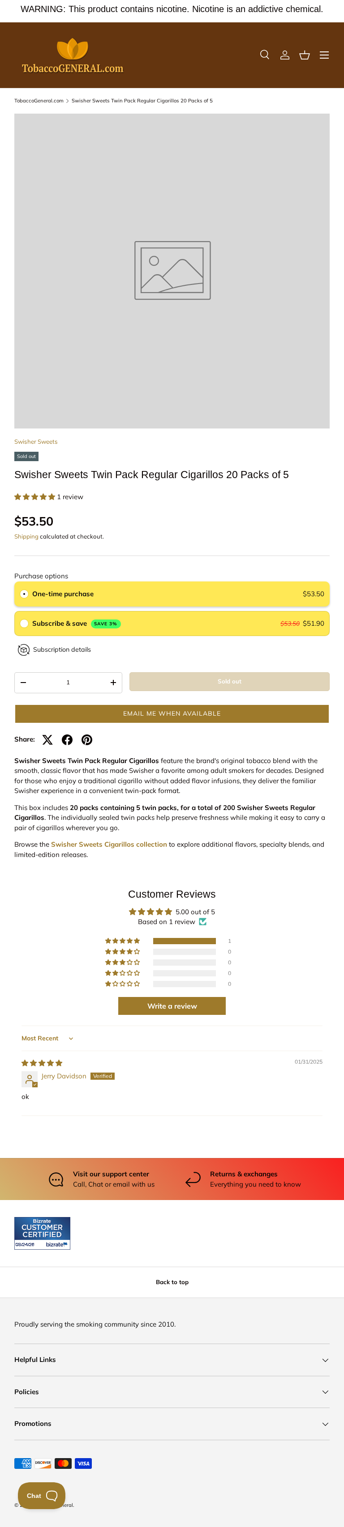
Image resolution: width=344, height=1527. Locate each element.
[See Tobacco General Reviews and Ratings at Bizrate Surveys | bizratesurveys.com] (42, 1233)
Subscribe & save (75, 623)
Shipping (26, 536)
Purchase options (41, 576)
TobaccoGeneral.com (39, 100)
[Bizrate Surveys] (26, 1244)
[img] (42, 1063)
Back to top (172, 1281)
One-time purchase (63, 594)
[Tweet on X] (47, 740)
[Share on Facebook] (67, 740)
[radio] (24, 594)
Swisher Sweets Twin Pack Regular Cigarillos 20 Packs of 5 (142, 100)
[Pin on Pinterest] (87, 740)
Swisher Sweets (36, 441)
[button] (304, 55)
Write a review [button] (172, 1005)
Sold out (229, 681)
